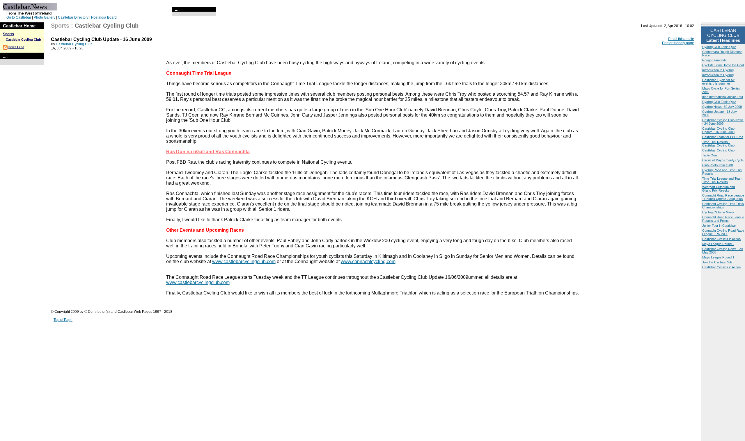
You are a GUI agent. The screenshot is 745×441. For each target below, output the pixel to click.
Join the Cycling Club (717, 262)
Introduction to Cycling (718, 70)
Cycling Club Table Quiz (719, 47)
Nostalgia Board (104, 17)
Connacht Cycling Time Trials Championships (723, 205)
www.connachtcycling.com (368, 261)
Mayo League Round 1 (718, 257)
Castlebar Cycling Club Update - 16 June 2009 (718, 130)
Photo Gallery (44, 17)
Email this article (681, 39)
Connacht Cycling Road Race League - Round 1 (723, 232)
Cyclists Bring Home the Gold (723, 65)
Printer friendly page (678, 43)
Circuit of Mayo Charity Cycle (723, 160)
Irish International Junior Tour (722, 97)
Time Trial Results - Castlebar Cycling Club (718, 143)
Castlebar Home (19, 25)
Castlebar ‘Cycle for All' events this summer (718, 81)
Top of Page (63, 320)
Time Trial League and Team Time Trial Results (722, 180)
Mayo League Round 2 (718, 244)
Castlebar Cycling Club (23, 39)
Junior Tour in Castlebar (719, 225)
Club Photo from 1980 (717, 165)
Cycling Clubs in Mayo (718, 212)
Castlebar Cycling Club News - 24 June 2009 (723, 121)
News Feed (16, 47)
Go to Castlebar (18, 17)
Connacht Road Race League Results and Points (723, 218)
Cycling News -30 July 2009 (722, 106)
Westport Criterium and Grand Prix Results (718, 188)
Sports (8, 34)
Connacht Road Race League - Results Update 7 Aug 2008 (723, 197)
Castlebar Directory (73, 17)
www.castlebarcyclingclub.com (244, 261)
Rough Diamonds (714, 60)
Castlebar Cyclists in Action (721, 239)
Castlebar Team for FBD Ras (722, 137)
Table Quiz (709, 155)
